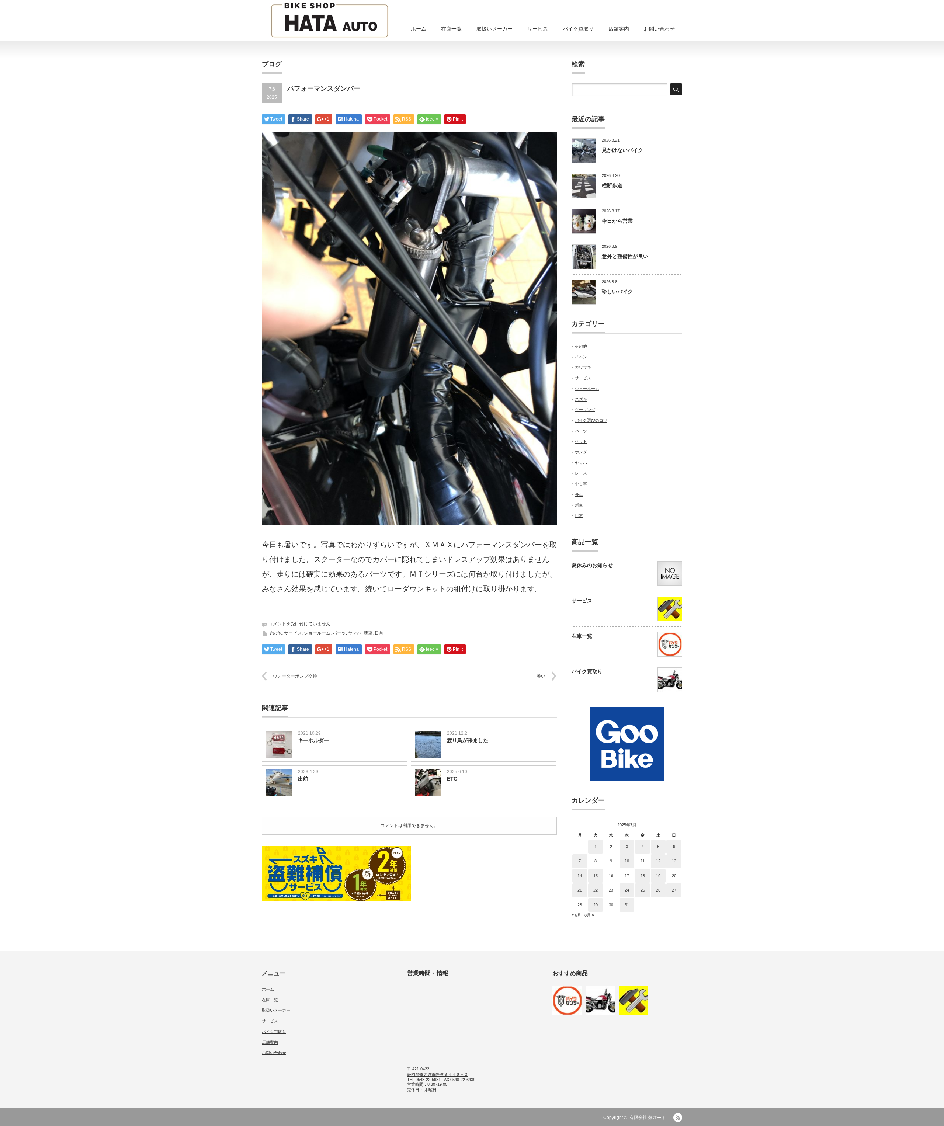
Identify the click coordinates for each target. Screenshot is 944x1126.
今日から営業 (617, 221)
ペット (581, 441)
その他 (275, 633)
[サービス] (633, 1000)
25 (643, 890)
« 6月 (576, 915)
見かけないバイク (622, 150)
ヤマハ (354, 633)
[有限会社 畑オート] (329, 21)
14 (579, 875)
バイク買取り (578, 29)
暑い (541, 676)
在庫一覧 (451, 29)
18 (643, 875)
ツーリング (585, 409)
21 (579, 890)
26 (658, 890)
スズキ (581, 399)
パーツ (339, 633)
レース (581, 473)
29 (595, 905)
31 (627, 905)
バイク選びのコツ (591, 420)
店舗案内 (618, 29)
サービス (537, 29)
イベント (583, 357)
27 (674, 890)
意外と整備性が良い (625, 256)
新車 (368, 633)
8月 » (589, 915)
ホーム (418, 29)
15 (595, 875)
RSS (677, 1117)
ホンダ (581, 452)
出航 (303, 779)
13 (674, 861)
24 (627, 890)
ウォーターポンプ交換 (295, 676)
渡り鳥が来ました (467, 740)
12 (658, 861)
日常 (379, 633)
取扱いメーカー (494, 29)
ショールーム (317, 633)
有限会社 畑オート (647, 1117)
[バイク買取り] (600, 1000)
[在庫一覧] (567, 1000)
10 (627, 861)
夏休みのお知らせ (592, 565)
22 (595, 890)
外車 (579, 494)
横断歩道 (612, 185)
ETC (452, 779)
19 (658, 875)
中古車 (581, 484)
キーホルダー (313, 740)
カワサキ (583, 367)
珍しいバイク (617, 292)
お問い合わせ (659, 29)
